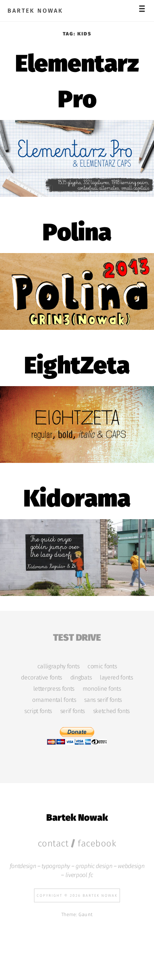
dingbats (81, 677)
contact (53, 843)
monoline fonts (102, 688)
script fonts (38, 711)
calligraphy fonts (58, 666)
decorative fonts (41, 677)
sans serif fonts (103, 700)
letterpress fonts (53, 688)
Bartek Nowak (35, 11)
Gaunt (85, 914)
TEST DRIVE (77, 636)
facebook (97, 843)
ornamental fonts (54, 700)
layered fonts (116, 677)
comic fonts (102, 666)
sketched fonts (111, 711)
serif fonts (72, 711)
